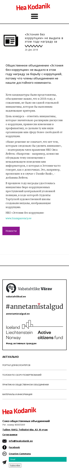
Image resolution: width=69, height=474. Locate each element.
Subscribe (15, 465)
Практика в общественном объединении (25, 384)
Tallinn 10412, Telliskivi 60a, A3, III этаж (25, 429)
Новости (11, 231)
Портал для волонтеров (16, 365)
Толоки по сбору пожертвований (21, 374)
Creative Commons (20, 453)
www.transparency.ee (18, 218)
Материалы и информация (17, 394)
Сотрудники (9, 434)
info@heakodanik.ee (21, 440)
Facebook (14, 447)
